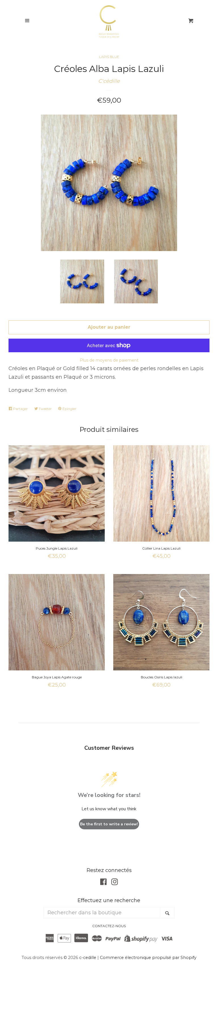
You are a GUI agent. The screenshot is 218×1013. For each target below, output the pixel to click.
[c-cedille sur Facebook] (103, 883)
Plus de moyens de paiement (109, 360)
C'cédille (109, 81)
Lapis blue (109, 57)
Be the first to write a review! (109, 824)
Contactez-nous (109, 926)
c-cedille (87, 957)
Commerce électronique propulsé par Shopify (148, 957)
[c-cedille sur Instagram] (114, 883)
